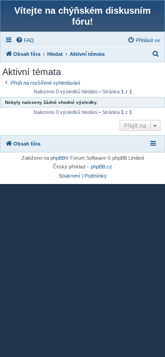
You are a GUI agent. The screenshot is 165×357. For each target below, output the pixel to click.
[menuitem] (25, 40)
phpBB (57, 158)
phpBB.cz (101, 166)
